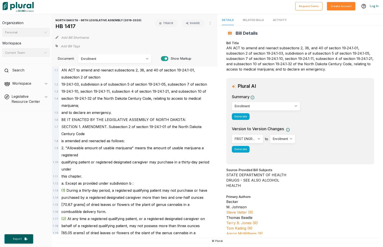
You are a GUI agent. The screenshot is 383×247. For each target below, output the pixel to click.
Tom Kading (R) (239, 228)
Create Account (341, 6)
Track (168, 23)
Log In (374, 6)
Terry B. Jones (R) (242, 223)
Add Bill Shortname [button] (75, 37)
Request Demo (309, 6)
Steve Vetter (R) (239, 212)
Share (195, 23)
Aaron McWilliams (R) (244, 233)
